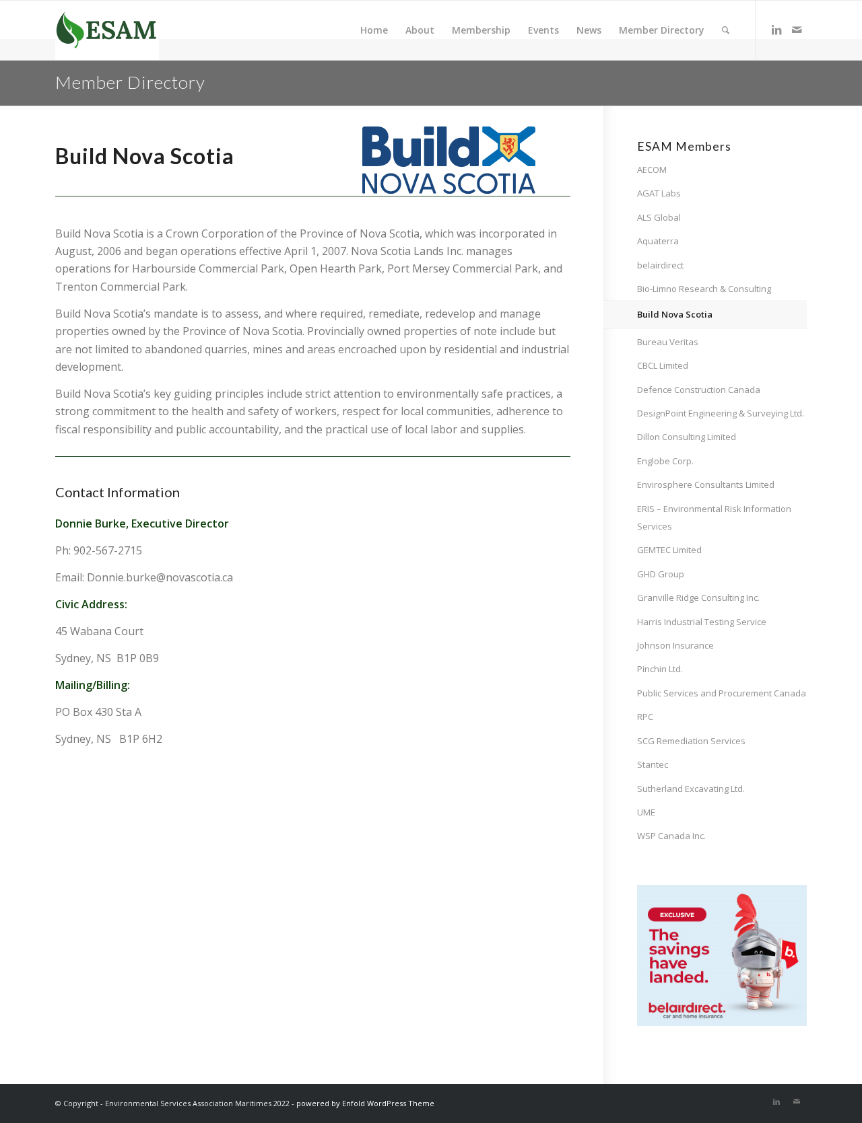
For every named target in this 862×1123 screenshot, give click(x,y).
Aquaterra (658, 241)
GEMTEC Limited (669, 550)
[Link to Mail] (797, 30)
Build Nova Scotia (674, 314)
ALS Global (659, 217)
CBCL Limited (662, 365)
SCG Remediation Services (691, 741)
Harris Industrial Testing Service (701, 622)
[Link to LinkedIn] (776, 30)
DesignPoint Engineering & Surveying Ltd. (720, 413)
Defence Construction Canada (698, 390)
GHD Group (660, 574)
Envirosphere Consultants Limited (705, 484)
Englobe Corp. (665, 461)
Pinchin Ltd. (660, 669)
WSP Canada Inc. (671, 836)
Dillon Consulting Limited (686, 437)
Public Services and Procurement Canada (721, 693)
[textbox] (176, 157)
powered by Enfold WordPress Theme (365, 1103)
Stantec (652, 764)
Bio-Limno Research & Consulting (704, 289)
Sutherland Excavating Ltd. (691, 789)
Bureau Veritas (667, 342)
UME (646, 812)
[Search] (725, 30)
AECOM (652, 170)
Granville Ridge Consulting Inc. (698, 597)
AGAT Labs (659, 193)
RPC (645, 717)
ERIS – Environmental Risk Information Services (714, 517)
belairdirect (660, 265)
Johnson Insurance (675, 645)
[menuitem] (374, 30)
